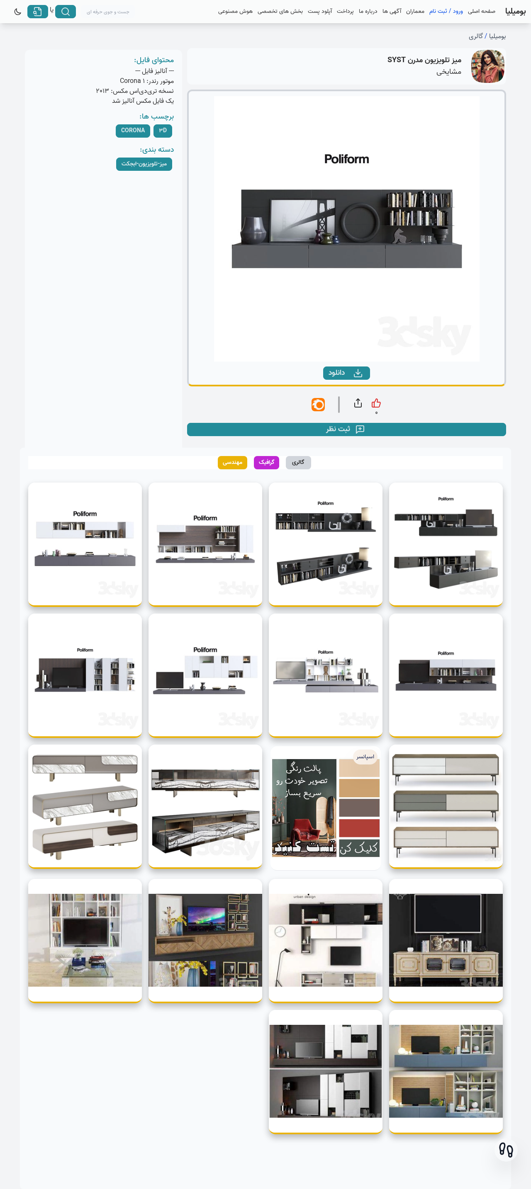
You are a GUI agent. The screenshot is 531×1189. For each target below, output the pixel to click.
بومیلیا (497, 36)
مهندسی (232, 462)
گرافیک (267, 462)
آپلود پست (320, 11)
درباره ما (368, 11)
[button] (506, 1150)
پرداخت (345, 11)
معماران (415, 11)
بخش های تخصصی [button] (280, 11)
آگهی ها (391, 11)
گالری (476, 36)
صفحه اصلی (481, 11)
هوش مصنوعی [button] (235, 11)
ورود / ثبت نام (446, 11)
